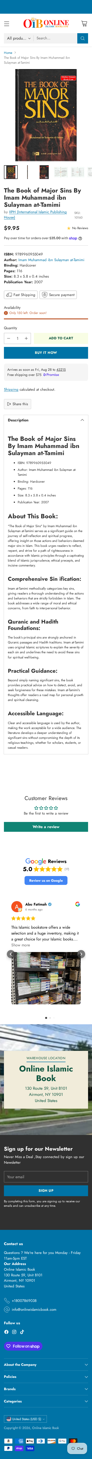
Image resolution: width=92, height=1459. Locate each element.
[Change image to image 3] (44, 172)
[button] (46, 880)
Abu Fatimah (36, 904)
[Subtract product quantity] (8, 338)
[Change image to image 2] (27, 172)
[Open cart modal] (84, 23)
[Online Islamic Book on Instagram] (14, 1333)
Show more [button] (20, 945)
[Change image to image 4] (61, 172)
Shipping (11, 389)
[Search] (82, 38)
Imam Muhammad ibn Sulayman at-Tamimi (51, 260)
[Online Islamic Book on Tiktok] (22, 1333)
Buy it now (46, 352)
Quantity (10, 328)
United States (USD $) (26, 1419)
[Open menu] (6, 23)
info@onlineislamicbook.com (34, 1309)
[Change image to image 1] (11, 172)
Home (8, 52)
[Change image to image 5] (77, 172)
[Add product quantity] (26, 338)
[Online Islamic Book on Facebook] (6, 1333)
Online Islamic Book (45, 1428)
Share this (20, 404)
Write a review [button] (46, 827)
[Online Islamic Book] (46, 23)
